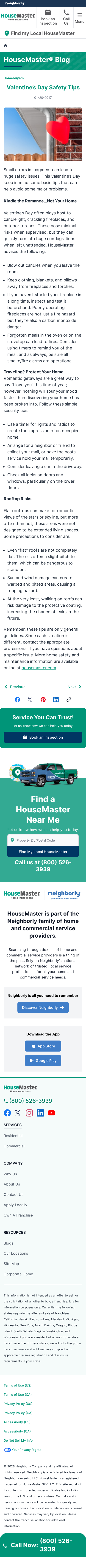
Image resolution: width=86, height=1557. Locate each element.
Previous (17, 686)
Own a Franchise (18, 1215)
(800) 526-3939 (30, 1101)
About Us (12, 1184)
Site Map (11, 1263)
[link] (69, 699)
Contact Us (13, 1194)
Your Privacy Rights (26, 1450)
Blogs (8, 1243)
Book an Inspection (48, 21)
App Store (46, 1046)
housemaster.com (39, 667)
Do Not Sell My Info (18, 1440)
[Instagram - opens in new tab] (29, 1113)
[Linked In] (56, 699)
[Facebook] (17, 699)
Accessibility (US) (17, 1422)
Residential (13, 1135)
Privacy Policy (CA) (18, 1413)
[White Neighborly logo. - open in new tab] (15, 4)
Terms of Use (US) (17, 1385)
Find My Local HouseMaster (43, 851)
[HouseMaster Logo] (22, 895)
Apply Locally (15, 1204)
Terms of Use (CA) (18, 1394)
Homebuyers (14, 78)
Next (72, 686)
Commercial (14, 1146)
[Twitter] (30, 699)
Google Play (46, 1060)
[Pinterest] (43, 699)
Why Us (10, 1174)
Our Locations (16, 1253)
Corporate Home (18, 1274)
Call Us (66, 21)
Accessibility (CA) (17, 1431)
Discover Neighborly (40, 1007)
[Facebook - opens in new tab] (7, 1113)
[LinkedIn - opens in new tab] (40, 1113)
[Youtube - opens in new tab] (51, 1113)
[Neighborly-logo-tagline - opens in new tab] (65, 895)
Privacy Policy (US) (18, 1404)
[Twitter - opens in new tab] (18, 1113)
